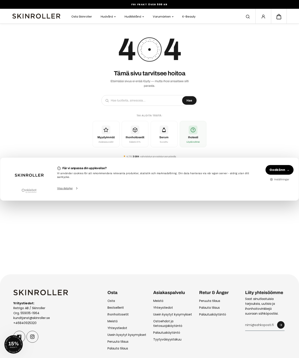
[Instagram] (32, 337)
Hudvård (107, 16)
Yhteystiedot (117, 328)
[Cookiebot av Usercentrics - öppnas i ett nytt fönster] (29, 191)
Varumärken (162, 16)
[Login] (263, 16)
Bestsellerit (115, 307)
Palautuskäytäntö (166, 332)
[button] (278, 16)
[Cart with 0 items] (278, 16)
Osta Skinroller (81, 16)
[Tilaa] (281, 325)
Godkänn (277, 170)
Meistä (112, 321)
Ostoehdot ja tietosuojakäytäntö (167, 323)
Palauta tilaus (117, 348)
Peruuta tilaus (117, 341)
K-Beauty (188, 16)
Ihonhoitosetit (118, 314)
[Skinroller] (36, 16)
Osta (111, 301)
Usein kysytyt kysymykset (126, 335)
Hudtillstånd (133, 16)
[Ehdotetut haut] (247, 16)
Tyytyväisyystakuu (167, 339)
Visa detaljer (65, 188)
